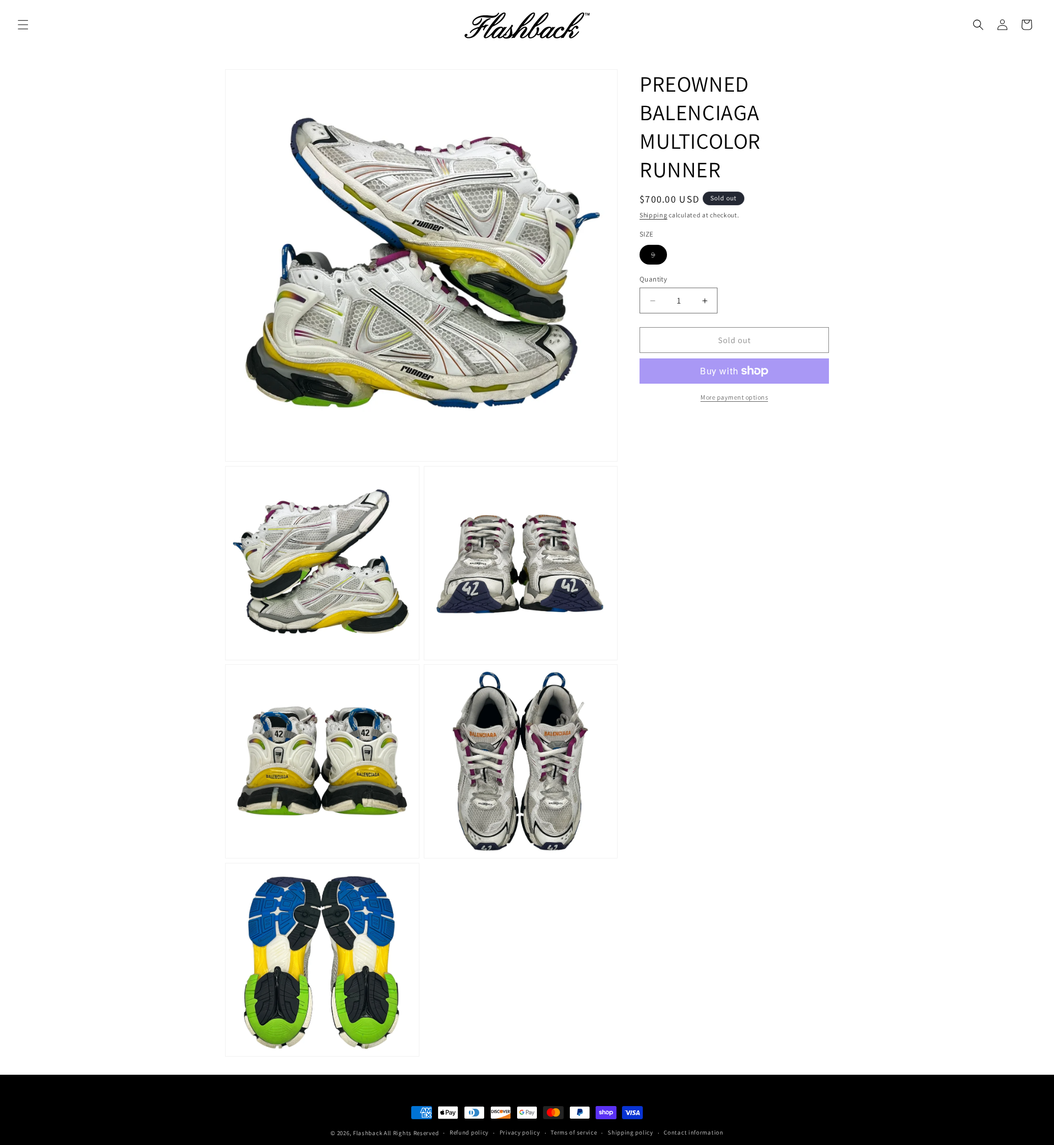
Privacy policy (520, 1132)
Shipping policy (630, 1132)
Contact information (693, 1132)
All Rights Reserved (411, 1133)
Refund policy (469, 1132)
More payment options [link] (734, 397)
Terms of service (574, 1132)
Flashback (368, 1133)
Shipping (654, 215)
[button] (23, 25)
